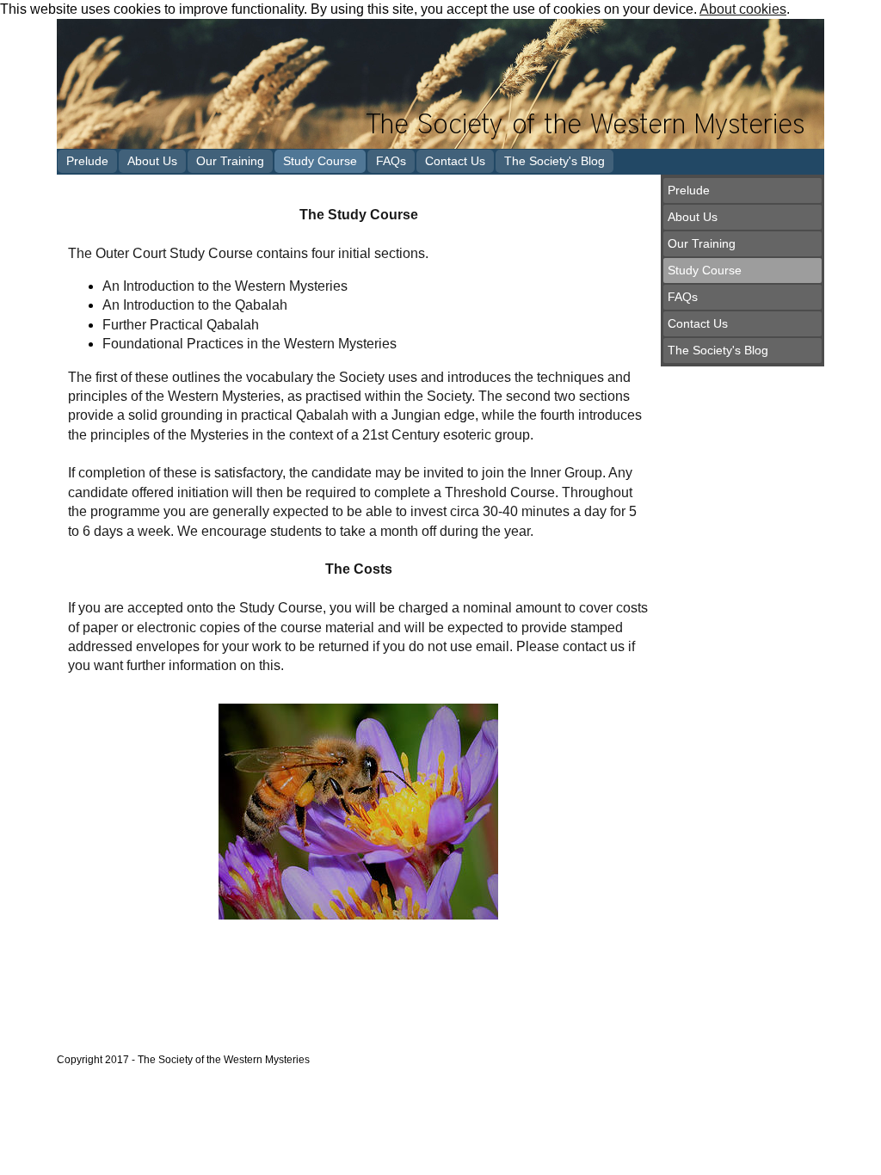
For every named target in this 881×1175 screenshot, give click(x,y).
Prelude (87, 161)
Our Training (230, 161)
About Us (152, 161)
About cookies (742, 9)
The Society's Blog (554, 161)
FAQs (391, 161)
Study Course (320, 161)
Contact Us (455, 161)
